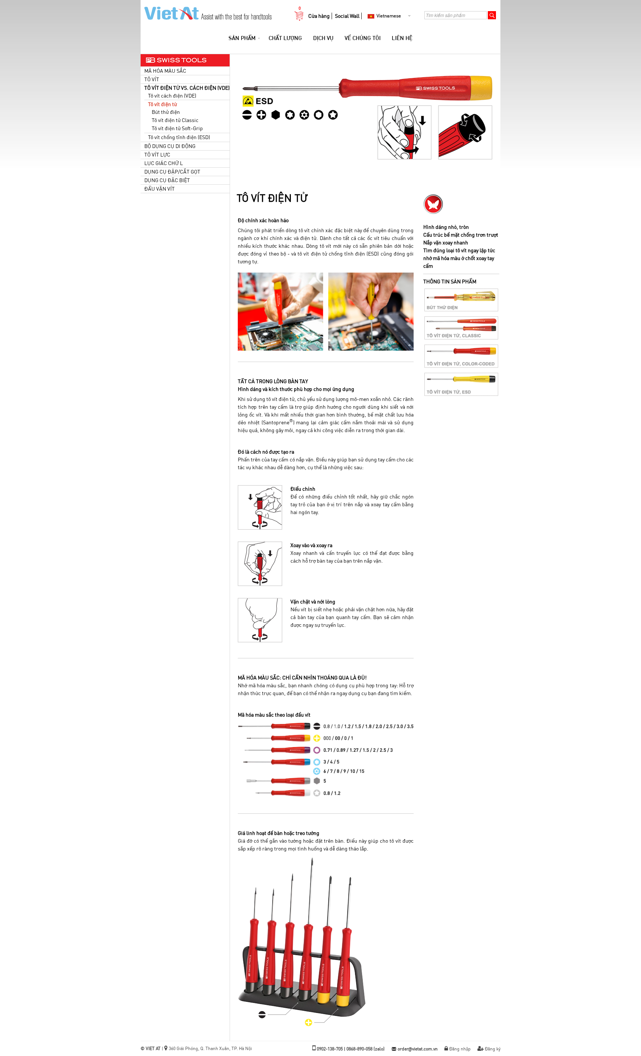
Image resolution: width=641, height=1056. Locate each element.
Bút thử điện (166, 112)
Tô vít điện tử (162, 104)
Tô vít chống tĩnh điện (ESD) (179, 137)
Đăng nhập (460, 1049)
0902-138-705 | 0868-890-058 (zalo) (351, 1049)
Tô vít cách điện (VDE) (172, 95)
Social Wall (347, 16)
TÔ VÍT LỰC (157, 154)
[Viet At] (206, 11)
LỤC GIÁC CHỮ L (163, 163)
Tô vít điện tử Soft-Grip (177, 128)
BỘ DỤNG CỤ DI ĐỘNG (169, 146)
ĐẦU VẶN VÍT (159, 188)
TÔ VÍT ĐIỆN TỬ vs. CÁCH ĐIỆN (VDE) (187, 88)
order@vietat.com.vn (418, 1049)
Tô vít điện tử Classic (175, 120)
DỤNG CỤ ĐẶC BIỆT (167, 180)
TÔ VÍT (151, 79)
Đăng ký (492, 1049)
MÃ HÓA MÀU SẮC (165, 71)
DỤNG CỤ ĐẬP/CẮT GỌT (172, 171)
